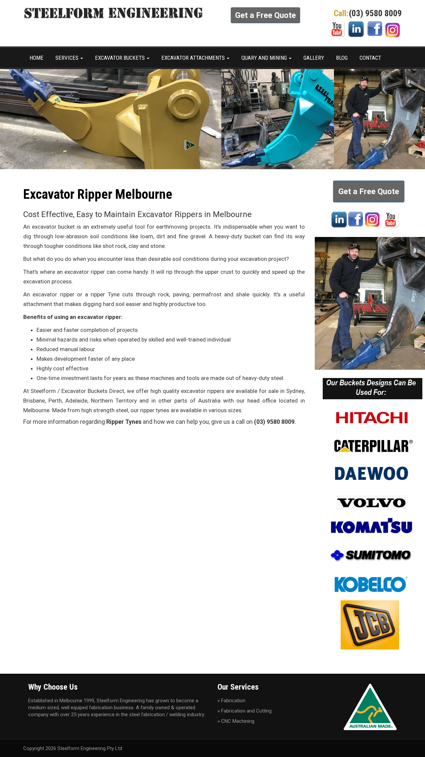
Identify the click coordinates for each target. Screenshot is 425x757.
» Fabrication (231, 701)
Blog (342, 57)
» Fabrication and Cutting (244, 711)
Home (36, 57)
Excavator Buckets (120, 57)
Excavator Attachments (193, 57)
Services (67, 57)
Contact (370, 57)
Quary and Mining (264, 57)
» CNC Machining (235, 721)
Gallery (313, 57)
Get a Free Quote (265, 15)
